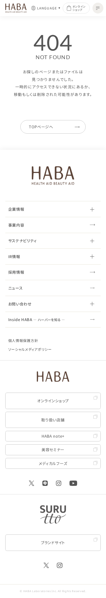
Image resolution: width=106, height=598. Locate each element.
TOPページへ (41, 126)
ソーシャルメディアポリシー (30, 349)
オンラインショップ (79, 8)
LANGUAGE (47, 8)
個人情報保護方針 (23, 340)
